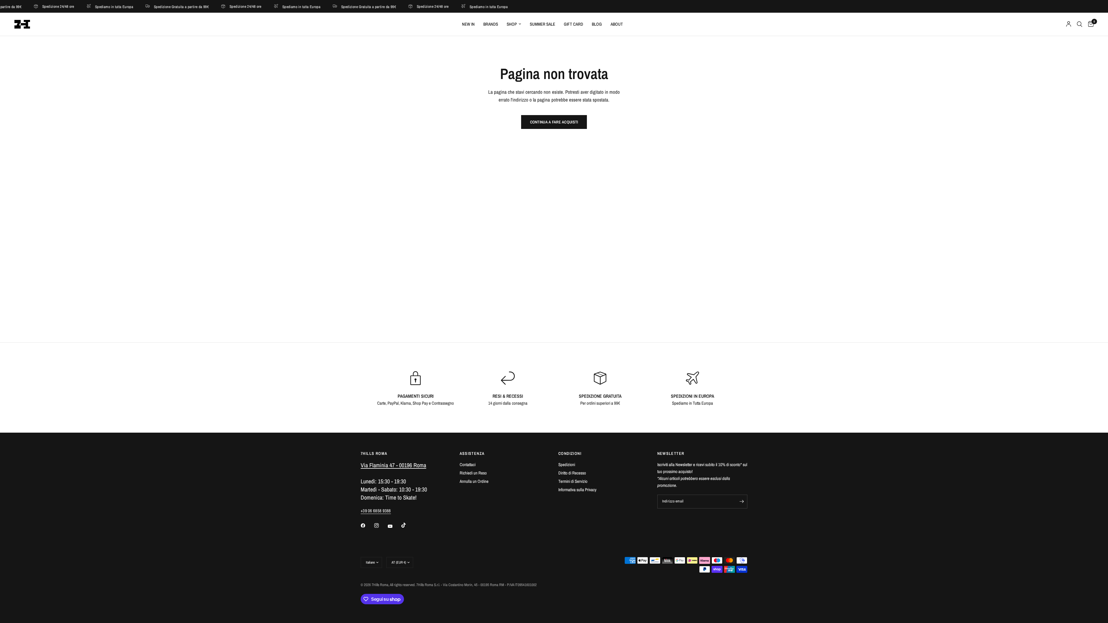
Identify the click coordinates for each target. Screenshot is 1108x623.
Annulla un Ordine (474, 481)
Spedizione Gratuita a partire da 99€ (156, 6)
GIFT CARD (573, 24)
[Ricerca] (1079, 24)
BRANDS (490, 24)
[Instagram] (380, 525)
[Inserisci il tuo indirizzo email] (741, 501)
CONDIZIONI (569, 453)
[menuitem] (468, 24)
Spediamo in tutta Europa (89, 6)
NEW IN (468, 24)
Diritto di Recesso (572, 473)
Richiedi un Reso (473, 473)
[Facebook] (367, 525)
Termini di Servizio (572, 481)
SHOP (512, 24)
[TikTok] (407, 525)
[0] (1089, 24)
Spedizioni (566, 464)
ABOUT (617, 24)
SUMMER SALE (542, 24)
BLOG (597, 24)
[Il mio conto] (1068, 24)
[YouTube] (394, 526)
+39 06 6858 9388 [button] (376, 510)
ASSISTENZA (472, 453)
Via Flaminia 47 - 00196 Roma (393, 465)
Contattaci (468, 464)
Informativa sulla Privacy (577, 490)
